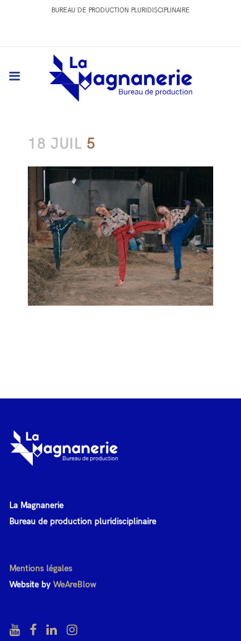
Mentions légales (40, 568)
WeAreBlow (74, 584)
